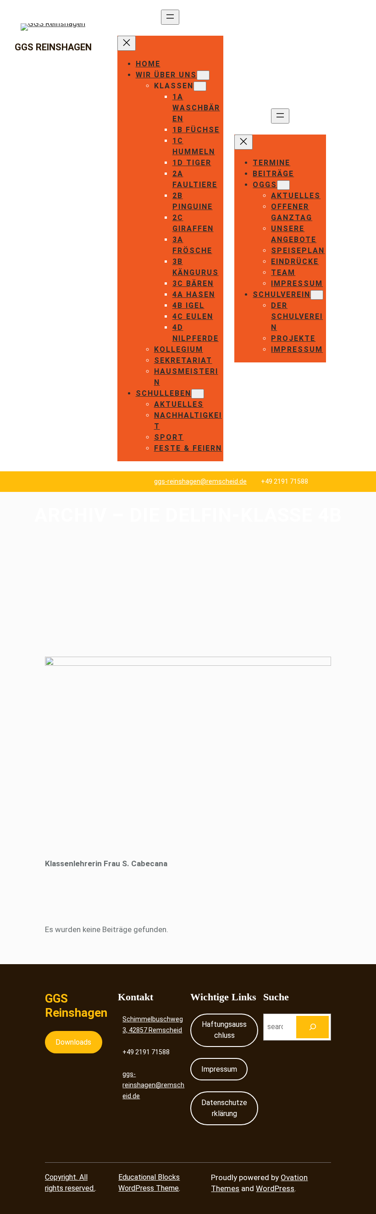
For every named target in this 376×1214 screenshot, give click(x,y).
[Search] (312, 1027)
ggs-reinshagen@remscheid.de (200, 481)
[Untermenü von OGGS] (283, 185)
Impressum (219, 1069)
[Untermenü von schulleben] (197, 394)
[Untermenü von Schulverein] (316, 295)
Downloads (73, 1042)
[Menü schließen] (126, 43)
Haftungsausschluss (224, 1030)
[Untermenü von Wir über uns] (203, 75)
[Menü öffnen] (170, 17)
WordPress (275, 1188)
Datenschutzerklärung (224, 1108)
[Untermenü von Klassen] (200, 86)
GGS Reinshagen (53, 47)
